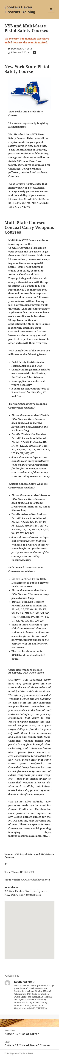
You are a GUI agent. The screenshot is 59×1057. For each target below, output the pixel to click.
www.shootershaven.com (35, 879)
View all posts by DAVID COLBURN (29, 1008)
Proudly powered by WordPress (19, 1053)
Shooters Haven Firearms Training (20, 9)
